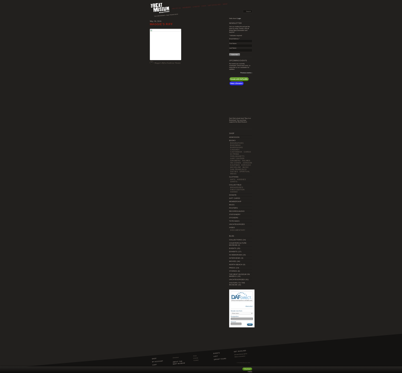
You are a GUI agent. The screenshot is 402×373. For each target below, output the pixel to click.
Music (246, 167)
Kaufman (235, 165)
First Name (232, 43)
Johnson (247, 163)
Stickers (233, 218)
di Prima (234, 154)
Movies (232, 261)
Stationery (235, 214)
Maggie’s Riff (161, 24)
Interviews (234, 258)
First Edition (237, 190)
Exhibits (233, 251)
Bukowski (235, 145)
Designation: (235, 316)
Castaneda (236, 152)
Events (196, 6)
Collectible (235, 185)
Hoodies (241, 179)
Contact (195, 360)
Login (239, 18)
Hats (232, 179)
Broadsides (236, 187)
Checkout (176, 357)
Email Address (234, 39)
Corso (247, 152)
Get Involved (214, 4)
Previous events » (246, 73)
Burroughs (236, 147)
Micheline (235, 167)
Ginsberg (235, 161)
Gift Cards (234, 198)
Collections (235, 240)
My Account (157, 361)
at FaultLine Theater (166, 63)
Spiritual (245, 171)
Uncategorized (237, 224)
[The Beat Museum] (160, 8)
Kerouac (246, 165)
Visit (203, 6)
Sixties (234, 171)
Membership (235, 201)
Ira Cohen (235, 163)
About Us (176, 8)
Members (186, 7)
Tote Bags (234, 221)
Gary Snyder (237, 158)
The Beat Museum (242, 362)
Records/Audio (237, 211)
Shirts (234, 182)
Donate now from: (237, 311)
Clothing (234, 177)
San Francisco (238, 169)
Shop (225, 4)
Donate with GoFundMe (239, 79)
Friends (195, 358)
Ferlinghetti (237, 156)
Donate (233, 195)
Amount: (233, 322)
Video (232, 227)
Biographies (237, 143)
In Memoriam (235, 255)
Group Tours (220, 359)
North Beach (235, 264)
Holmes (246, 161)
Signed (234, 192)
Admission (234, 137)
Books (232, 140)
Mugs (232, 205)
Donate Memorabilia (240, 354)
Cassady (235, 150)
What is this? (249, 306)
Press (232, 268)
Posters (233, 208)
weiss (233, 174)
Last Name (232, 48)
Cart (154, 365)
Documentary (237, 230)
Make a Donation (236, 83)
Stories (233, 271)
